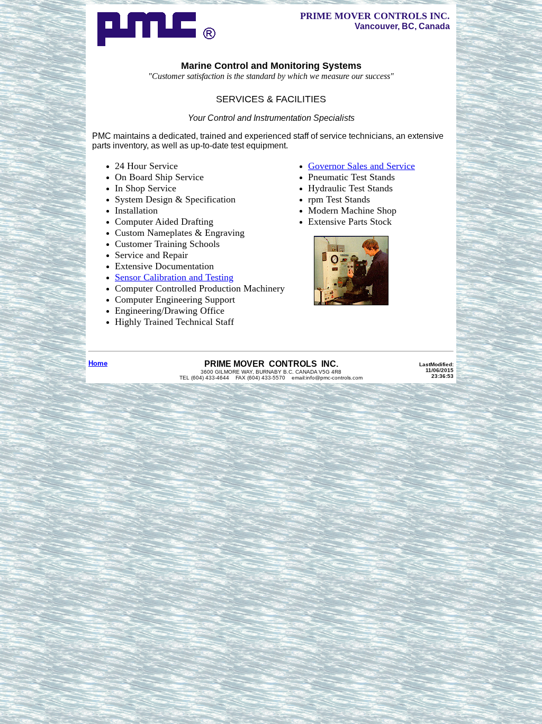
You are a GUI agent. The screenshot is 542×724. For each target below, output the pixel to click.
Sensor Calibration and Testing (174, 277)
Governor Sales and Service (361, 166)
